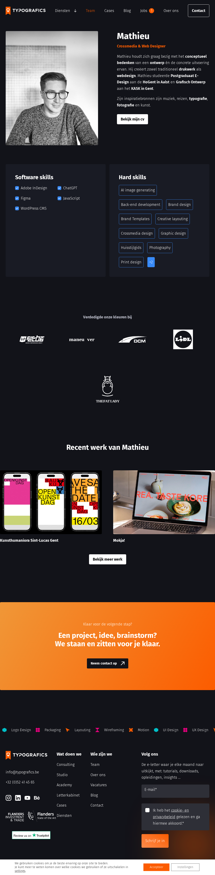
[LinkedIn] (18, 798)
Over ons (171, 10)
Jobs (146, 10)
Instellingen (185, 867)
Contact (198, 10)
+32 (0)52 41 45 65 (20, 782)
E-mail (150, 789)
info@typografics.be (22, 772)
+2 (151, 262)
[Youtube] (27, 798)
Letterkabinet (68, 795)
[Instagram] (8, 798)
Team (90, 10)
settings (20, 871)
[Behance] (37, 798)
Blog (127, 10)
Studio (62, 775)
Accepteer (156, 867)
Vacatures (98, 785)
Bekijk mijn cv (132, 119)
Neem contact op (104, 663)
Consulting (66, 764)
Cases (109, 10)
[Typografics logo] (26, 11)
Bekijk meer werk (107, 559)
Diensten (62, 10)
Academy (64, 785)
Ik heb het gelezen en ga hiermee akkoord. (176, 816)
